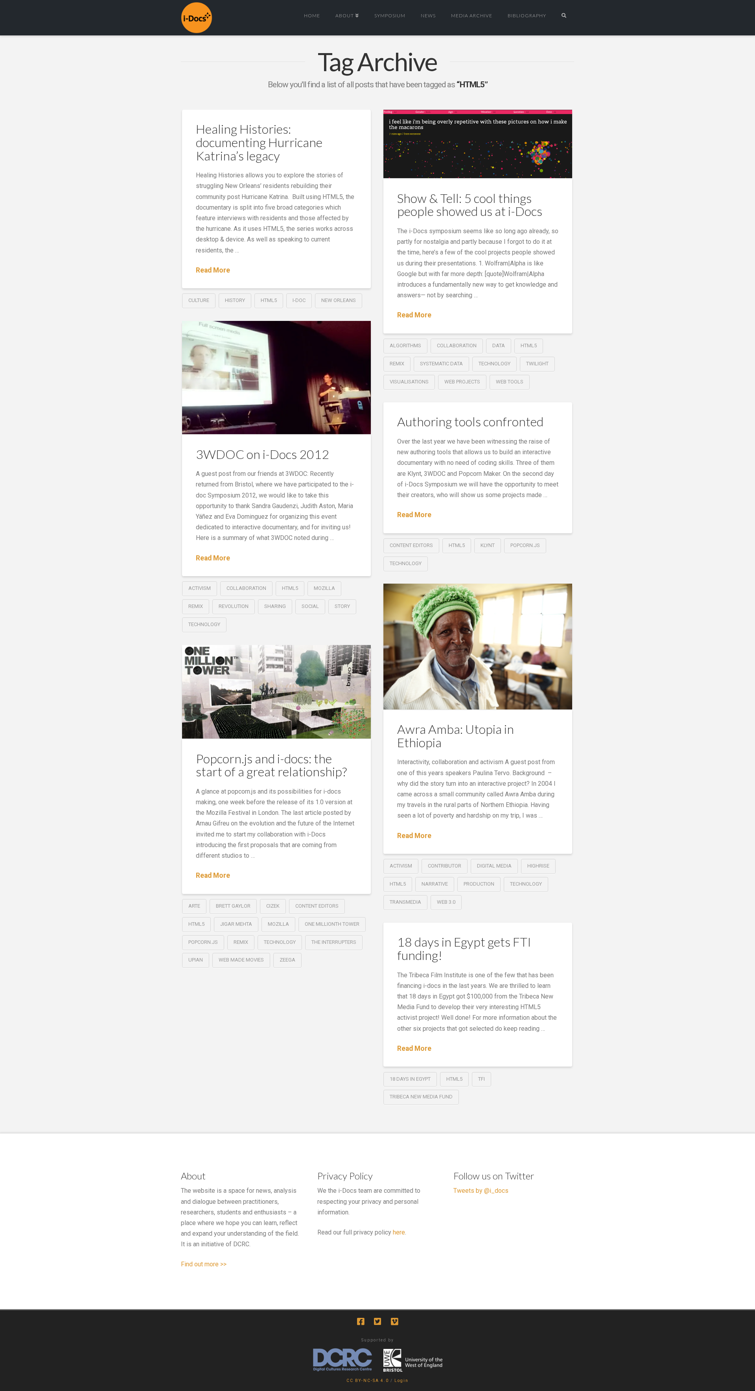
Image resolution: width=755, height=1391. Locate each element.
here (399, 1232)
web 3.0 (446, 902)
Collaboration (457, 345)
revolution (234, 606)
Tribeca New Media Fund (421, 1097)
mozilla (324, 588)
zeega (287, 960)
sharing (275, 606)
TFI (481, 1079)
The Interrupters (333, 942)
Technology (494, 364)
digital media (494, 866)
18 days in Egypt (410, 1079)
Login (401, 1380)
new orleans (338, 300)
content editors (411, 545)
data (498, 345)
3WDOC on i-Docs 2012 (262, 454)
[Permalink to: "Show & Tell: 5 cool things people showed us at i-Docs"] (477, 144)
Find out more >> (203, 1264)
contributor (444, 866)
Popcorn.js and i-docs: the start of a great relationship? (271, 765)
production (479, 884)
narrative (435, 884)
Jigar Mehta (236, 924)
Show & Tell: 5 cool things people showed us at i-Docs (469, 204)
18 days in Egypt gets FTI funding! (464, 948)
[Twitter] (377, 1321)
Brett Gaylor (233, 906)
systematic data (441, 364)
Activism (199, 588)
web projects (462, 382)
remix (397, 364)
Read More (213, 270)
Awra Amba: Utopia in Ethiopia (455, 735)
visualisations (409, 382)
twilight (537, 364)
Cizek (273, 906)
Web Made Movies (241, 960)
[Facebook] (360, 1321)
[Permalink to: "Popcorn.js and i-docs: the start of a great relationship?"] (276, 692)
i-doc (299, 300)
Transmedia (405, 902)
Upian (195, 960)
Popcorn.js (525, 545)
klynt (488, 545)
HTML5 (269, 300)
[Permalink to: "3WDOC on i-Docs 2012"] (276, 377)
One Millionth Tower (332, 924)
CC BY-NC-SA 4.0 (367, 1380)
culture (198, 300)
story (342, 606)
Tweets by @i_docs (480, 1190)
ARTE (194, 906)
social (310, 606)
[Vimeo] (394, 1321)
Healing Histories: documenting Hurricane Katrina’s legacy (259, 142)
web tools (509, 382)
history (235, 300)
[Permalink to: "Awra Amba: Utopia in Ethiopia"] (477, 646)
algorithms (405, 345)
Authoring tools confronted (470, 421)
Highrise (538, 866)
